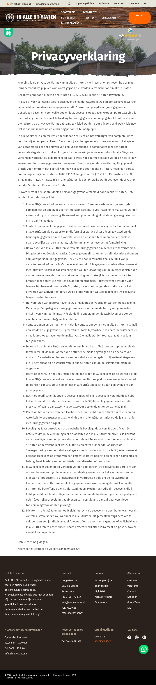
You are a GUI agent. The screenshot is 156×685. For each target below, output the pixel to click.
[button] (69, 4)
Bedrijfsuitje (101, 585)
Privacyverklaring (61, 675)
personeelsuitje (13, 589)
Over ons (134, 3)
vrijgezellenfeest (14, 594)
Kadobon (104, 3)
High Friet (99, 591)
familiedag (29, 589)
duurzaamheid (13, 614)
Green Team (133, 602)
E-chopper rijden (103, 580)
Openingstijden (85, 3)
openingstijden (103, 641)
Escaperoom (101, 602)
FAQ (146, 3)
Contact (131, 591)
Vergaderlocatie (103, 596)
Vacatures (119, 3)
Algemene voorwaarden (39, 675)
